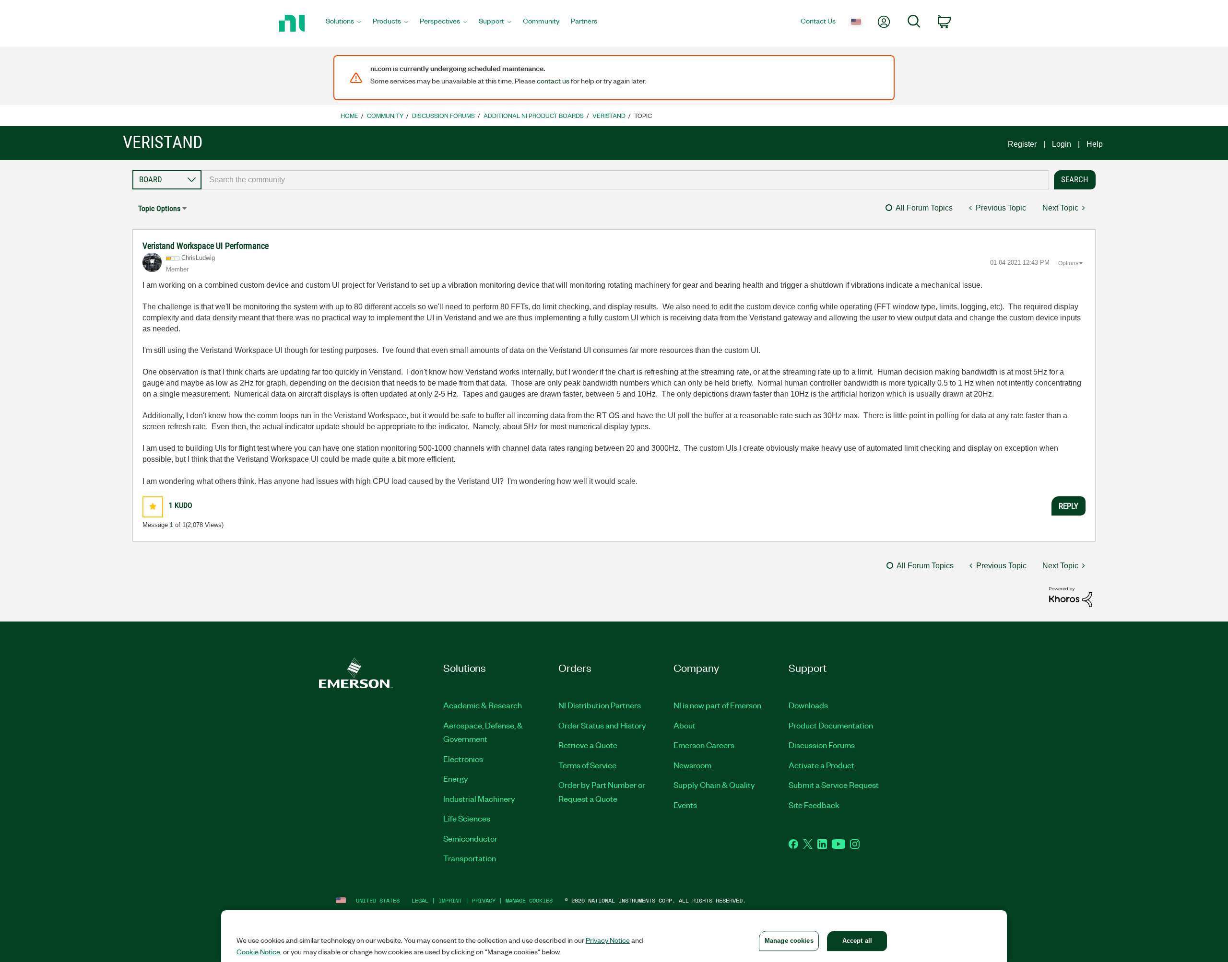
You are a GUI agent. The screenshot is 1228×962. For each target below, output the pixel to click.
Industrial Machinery (479, 798)
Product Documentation (831, 725)
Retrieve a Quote (587, 744)
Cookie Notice (258, 951)
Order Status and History (602, 725)
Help (1094, 144)
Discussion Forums (443, 115)
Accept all (857, 940)
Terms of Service (587, 765)
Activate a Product (821, 765)
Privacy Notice (608, 940)
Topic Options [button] (159, 208)
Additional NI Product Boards (534, 115)
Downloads (808, 705)
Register (1022, 144)
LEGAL (420, 900)
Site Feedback (814, 804)
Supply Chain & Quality (714, 784)
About (684, 725)
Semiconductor (470, 838)
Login (1061, 144)
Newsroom (692, 765)
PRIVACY (484, 900)
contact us (553, 80)
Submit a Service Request (834, 784)
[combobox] (625, 179)
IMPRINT (450, 900)
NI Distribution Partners (599, 705)
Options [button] (1068, 263)
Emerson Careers (703, 744)
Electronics (463, 758)
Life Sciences (466, 818)
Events (685, 804)
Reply (1068, 506)
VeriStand (609, 115)
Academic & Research (482, 705)
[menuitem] (343, 23)
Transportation (469, 858)
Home (349, 115)
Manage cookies (529, 900)
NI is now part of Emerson (717, 705)
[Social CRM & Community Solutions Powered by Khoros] (1070, 596)
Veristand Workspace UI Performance (205, 246)
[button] (153, 506)
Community (385, 115)
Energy (455, 778)
